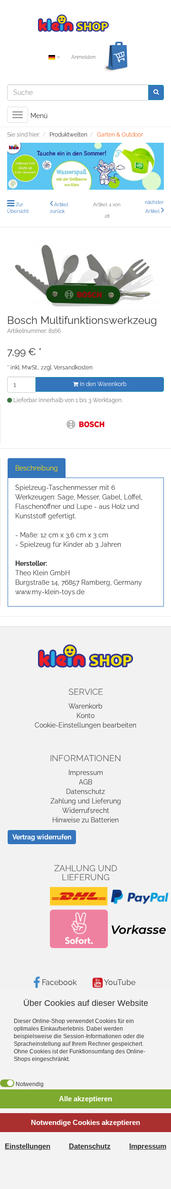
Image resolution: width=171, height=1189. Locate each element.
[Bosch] (86, 423)
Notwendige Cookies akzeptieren (85, 1122)
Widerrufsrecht (85, 810)
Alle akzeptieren (85, 1099)
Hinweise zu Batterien (85, 820)
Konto (85, 715)
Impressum (85, 772)
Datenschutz (85, 791)
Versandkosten (73, 367)
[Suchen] (156, 92)
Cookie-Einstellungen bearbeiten (85, 725)
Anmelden (83, 57)
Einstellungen (27, 1146)
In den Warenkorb (102, 384)
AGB (85, 782)
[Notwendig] (7, 1083)
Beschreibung (36, 468)
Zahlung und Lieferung (85, 801)
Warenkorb (85, 706)
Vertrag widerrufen (41, 837)
